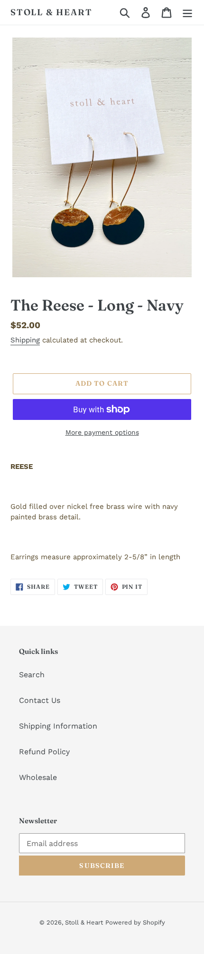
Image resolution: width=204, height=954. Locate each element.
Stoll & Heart (51, 12)
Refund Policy (44, 751)
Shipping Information (58, 725)
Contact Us (39, 700)
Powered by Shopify (135, 922)
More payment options (102, 432)
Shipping (25, 340)
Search (32, 674)
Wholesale (38, 777)
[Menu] (187, 12)
